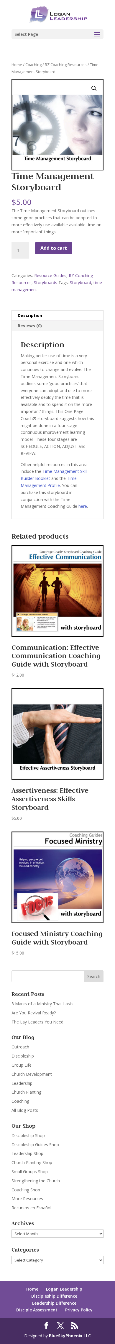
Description (30, 315)
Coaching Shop (26, 1190)
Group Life (22, 1065)
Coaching (33, 64)
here (82, 506)
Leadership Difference (54, 1303)
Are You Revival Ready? (34, 1013)
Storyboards (45, 282)
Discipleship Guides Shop (35, 1144)
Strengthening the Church (36, 1180)
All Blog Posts (25, 1110)
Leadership (22, 1083)
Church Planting (26, 1092)
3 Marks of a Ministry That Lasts (42, 1003)
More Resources (27, 1198)
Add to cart (53, 248)
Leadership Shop (27, 1153)
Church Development (32, 1074)
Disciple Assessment (37, 1310)
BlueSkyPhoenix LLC (70, 1335)
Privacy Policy (79, 1310)
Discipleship (23, 1056)
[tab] (57, 316)
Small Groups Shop (30, 1171)
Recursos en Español (31, 1207)
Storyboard (80, 282)
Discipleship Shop (28, 1135)
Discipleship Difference (54, 1296)
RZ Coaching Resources (66, 64)
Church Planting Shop (32, 1162)
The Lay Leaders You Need (37, 1022)
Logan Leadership (64, 1289)
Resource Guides (50, 275)
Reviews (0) (30, 325)
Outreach (20, 1047)
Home (17, 64)
